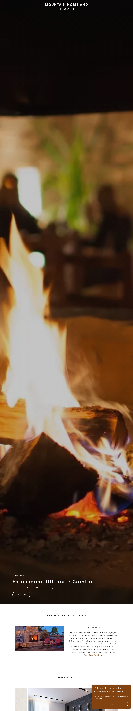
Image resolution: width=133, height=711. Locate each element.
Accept (111, 704)
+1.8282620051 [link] (18, 576)
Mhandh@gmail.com (95, 655)
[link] (66, 10)
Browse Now (21, 594)
